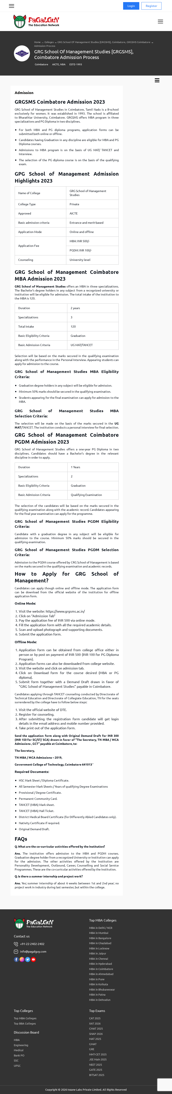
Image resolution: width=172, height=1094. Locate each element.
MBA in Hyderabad (100, 963)
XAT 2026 (94, 1023)
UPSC (17, 1065)
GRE (91, 1049)
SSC (16, 1060)
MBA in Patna (97, 994)
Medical (18, 1050)
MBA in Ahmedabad (101, 973)
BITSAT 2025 (96, 1074)
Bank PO (19, 1055)
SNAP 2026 (96, 1033)
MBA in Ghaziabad (100, 943)
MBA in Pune (96, 979)
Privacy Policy (17, 22)
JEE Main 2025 (98, 1059)
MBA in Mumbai (98, 932)
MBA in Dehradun (99, 999)
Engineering (21, 1045)
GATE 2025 (95, 1069)
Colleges (49, 42)
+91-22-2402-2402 (32, 944)
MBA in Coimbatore (101, 968)
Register (151, 6)
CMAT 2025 (96, 1028)
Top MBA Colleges (25, 1018)
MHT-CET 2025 (98, 1054)
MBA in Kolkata (98, 984)
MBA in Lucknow (99, 948)
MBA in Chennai (98, 958)
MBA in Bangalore (100, 938)
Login (131, 6)
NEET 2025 (95, 1064)
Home (37, 42)
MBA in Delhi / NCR (100, 927)
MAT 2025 (95, 1038)
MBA (17, 1039)
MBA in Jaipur (97, 953)
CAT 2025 (94, 1018)
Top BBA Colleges (25, 1023)
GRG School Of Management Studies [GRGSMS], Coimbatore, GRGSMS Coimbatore (103, 42)
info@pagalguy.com (33, 951)
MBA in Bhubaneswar (102, 989)
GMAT (92, 1044)
